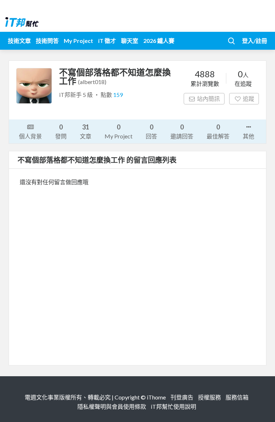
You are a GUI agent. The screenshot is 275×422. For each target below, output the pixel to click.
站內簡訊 (208, 98)
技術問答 (47, 40)
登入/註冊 (254, 40)
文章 (85, 131)
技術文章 (19, 40)
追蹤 (248, 98)
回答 (151, 131)
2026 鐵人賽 (158, 40)
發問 (61, 131)
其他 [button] (248, 136)
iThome (156, 397)
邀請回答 (181, 131)
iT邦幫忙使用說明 (173, 406)
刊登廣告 (181, 397)
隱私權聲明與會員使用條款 (111, 406)
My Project (78, 40)
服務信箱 (237, 397)
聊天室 (129, 40)
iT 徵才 (107, 40)
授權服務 (209, 397)
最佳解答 (218, 131)
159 (118, 94)
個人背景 (30, 136)
